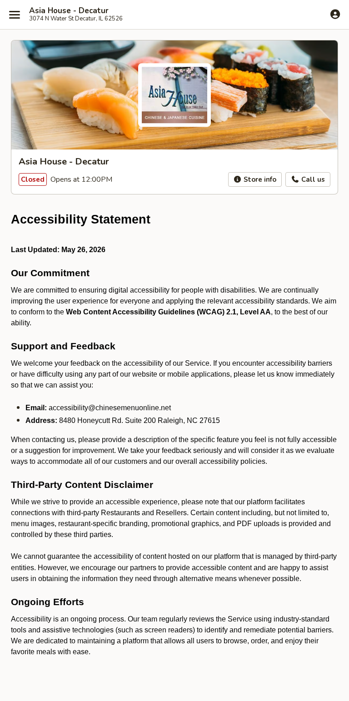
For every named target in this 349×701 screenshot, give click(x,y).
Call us (312, 179)
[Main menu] (14, 14)
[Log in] (335, 14)
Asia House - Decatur (69, 10)
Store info (259, 179)
